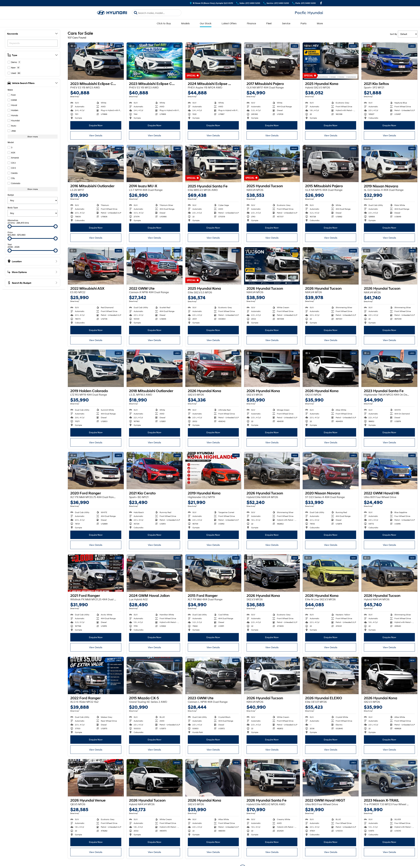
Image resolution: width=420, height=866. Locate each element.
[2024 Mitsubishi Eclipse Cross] (213, 61)
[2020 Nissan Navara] (331, 470)
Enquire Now (96, 125)
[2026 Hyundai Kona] (213, 368)
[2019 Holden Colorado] (96, 368)
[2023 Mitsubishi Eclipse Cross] (96, 61)
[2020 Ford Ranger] (96, 470)
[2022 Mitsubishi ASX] (96, 266)
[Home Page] (112, 13)
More (320, 23)
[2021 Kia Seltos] (389, 61)
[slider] (10, 226)
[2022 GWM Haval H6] (389, 470)
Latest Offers (229, 23)
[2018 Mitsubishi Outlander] (155, 368)
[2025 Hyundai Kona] (331, 61)
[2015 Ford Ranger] (213, 573)
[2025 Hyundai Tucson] (272, 163)
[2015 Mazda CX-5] (155, 675)
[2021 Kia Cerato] (155, 470)
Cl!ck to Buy (164, 23)
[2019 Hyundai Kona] (213, 470)
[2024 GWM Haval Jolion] (155, 573)
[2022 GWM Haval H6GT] (331, 777)
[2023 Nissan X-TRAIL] (389, 777)
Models (185, 23)
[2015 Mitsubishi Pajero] (331, 163)
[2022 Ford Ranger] (96, 675)
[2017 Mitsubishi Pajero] (272, 61)
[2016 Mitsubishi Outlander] (96, 163)
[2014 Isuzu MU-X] (155, 163)
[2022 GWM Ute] (155, 266)
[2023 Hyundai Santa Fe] (389, 368)
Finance (251, 23)
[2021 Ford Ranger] (96, 573)
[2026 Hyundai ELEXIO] (331, 675)
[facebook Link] (321, 3)
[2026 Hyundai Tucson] (272, 266)
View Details (95, 135)
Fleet (269, 23)
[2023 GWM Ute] (213, 675)
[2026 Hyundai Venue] (96, 777)
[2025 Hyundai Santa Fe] (213, 163)
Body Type (13, 207)
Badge (11, 195)
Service (286, 23)
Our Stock (205, 23)
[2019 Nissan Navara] (389, 163)
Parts (303, 23)
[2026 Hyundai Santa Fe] (272, 777)
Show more (32, 136)
